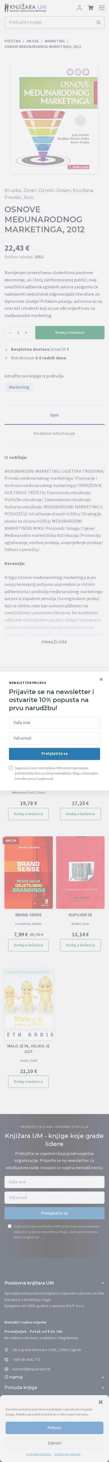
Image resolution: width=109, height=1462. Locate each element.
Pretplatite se (54, 754)
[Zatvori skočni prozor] (101, 679)
